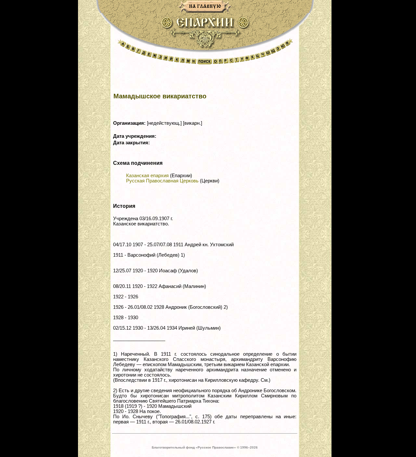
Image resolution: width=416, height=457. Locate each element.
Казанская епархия (147, 175)
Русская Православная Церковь (162, 180)
